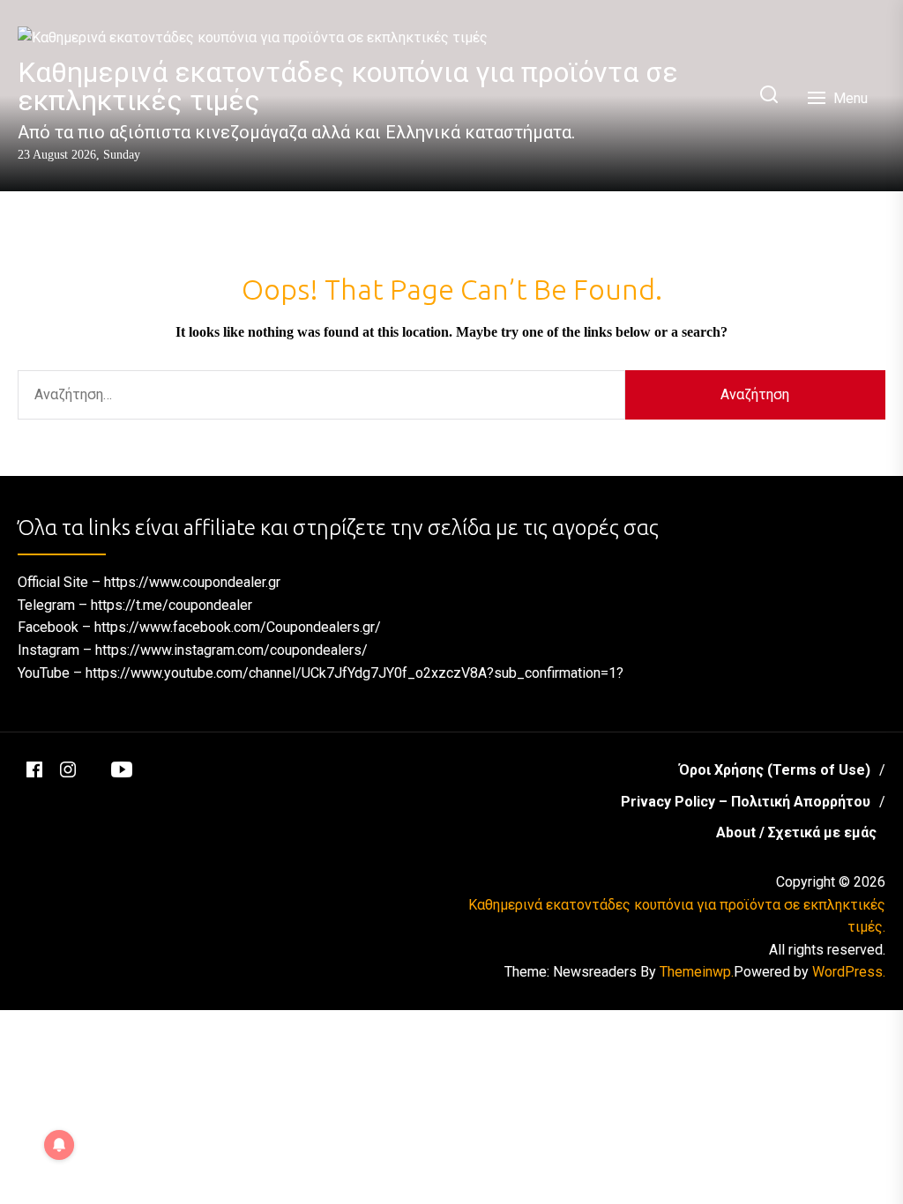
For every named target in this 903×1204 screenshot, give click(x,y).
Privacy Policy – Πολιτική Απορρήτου (745, 801)
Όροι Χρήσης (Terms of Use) (774, 770)
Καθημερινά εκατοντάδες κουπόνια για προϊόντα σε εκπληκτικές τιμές (348, 86)
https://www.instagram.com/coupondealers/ (231, 650)
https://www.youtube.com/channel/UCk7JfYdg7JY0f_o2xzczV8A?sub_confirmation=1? (354, 673)
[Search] (769, 96)
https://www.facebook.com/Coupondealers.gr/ (237, 627)
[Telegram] (93, 761)
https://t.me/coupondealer (171, 605)
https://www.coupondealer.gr (192, 582)
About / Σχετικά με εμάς (796, 832)
